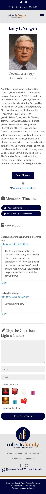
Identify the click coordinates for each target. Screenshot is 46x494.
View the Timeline (14, 208)
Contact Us (29, 458)
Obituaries (16, 458)
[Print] (23, 183)
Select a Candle (10, 384)
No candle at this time (15, 408)
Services (18, 453)
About (9, 453)
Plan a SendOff (32, 453)
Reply (3, 282)
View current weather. (24, 187)
